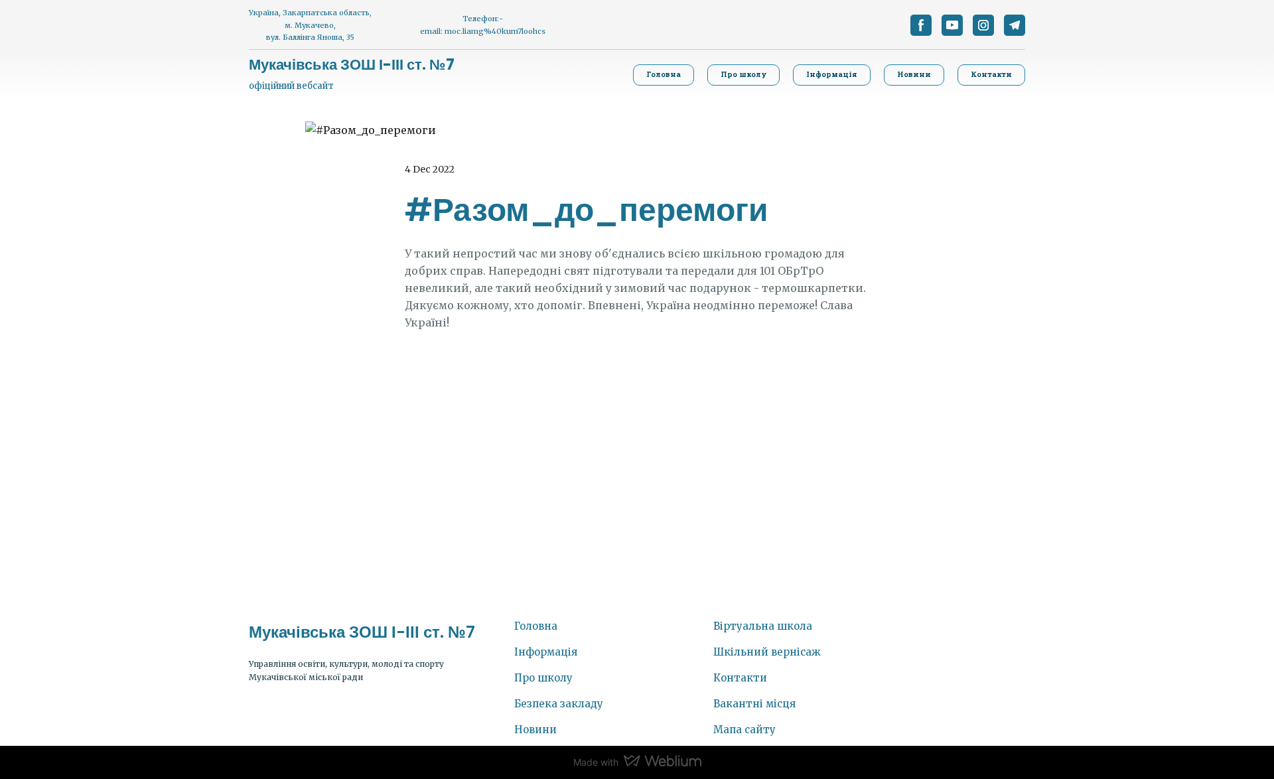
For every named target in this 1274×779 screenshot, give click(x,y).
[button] (921, 25)
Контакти (740, 678)
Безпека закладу (558, 703)
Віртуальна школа (762, 626)
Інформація (545, 652)
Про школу (543, 678)
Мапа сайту (744, 729)
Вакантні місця (754, 703)
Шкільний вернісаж (767, 652)
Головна (535, 626)
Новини (535, 729)
